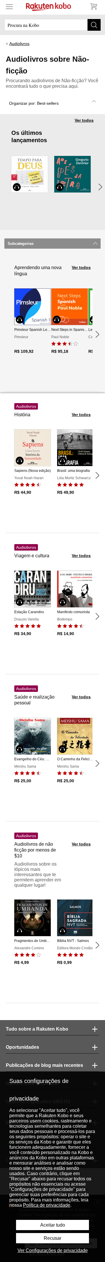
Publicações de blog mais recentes (44, 1065)
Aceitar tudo (52, 1225)
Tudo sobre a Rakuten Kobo (37, 1029)
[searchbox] (52, 25)
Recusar (52, 1238)
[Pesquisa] (94, 25)
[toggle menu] (9, 6)
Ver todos (84, 120)
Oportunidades (22, 1047)
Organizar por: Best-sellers (34, 103)
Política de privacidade (46, 1205)
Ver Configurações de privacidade (53, 1250)
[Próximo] (100, 187)
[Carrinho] (93, 6)
